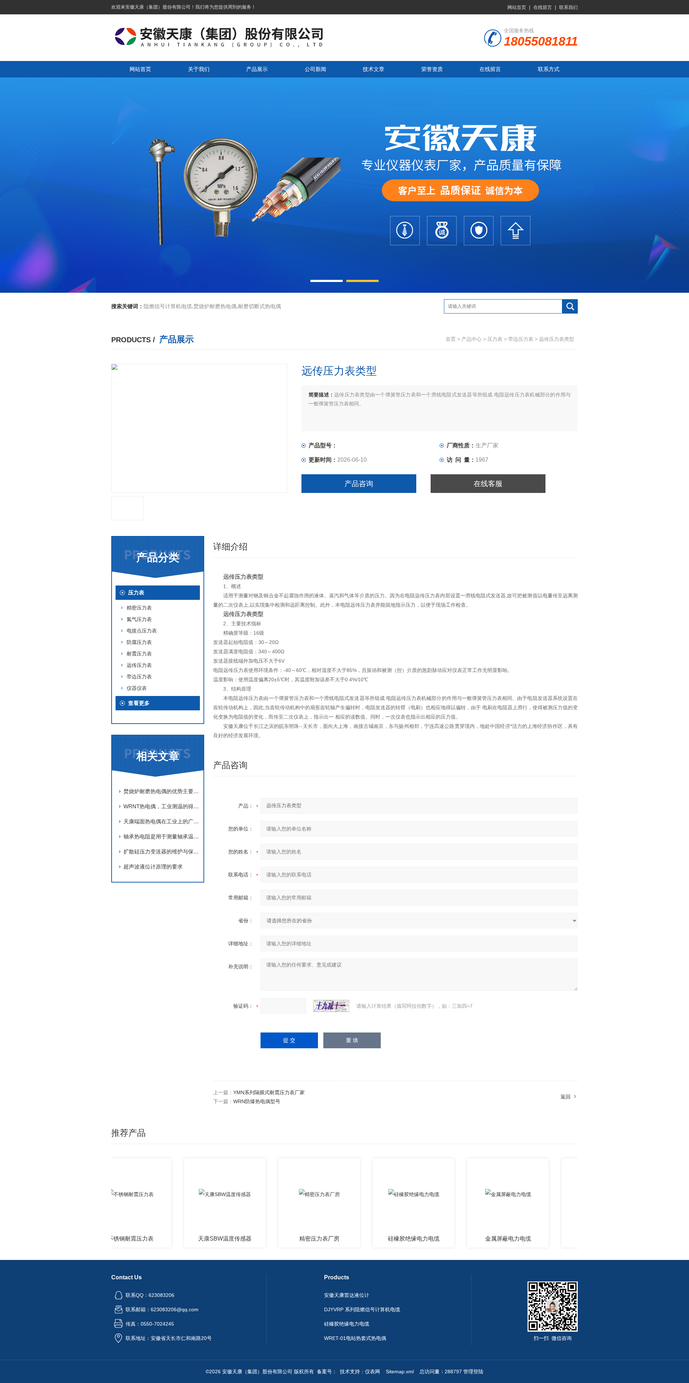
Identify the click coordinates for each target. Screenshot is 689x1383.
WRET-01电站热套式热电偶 (355, 1338)
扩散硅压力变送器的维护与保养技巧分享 (161, 851)
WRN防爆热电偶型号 (256, 1101)
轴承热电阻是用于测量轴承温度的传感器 (161, 836)
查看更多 (139, 703)
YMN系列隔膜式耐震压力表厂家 (269, 1092)
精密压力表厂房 (290, 1239)
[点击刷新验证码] (331, 1006)
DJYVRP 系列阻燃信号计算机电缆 (362, 1309)
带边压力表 (520, 339)
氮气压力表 (139, 619)
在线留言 (542, 7)
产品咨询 (358, 484)
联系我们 (568, 7)
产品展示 (257, 69)
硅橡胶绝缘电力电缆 (384, 1239)
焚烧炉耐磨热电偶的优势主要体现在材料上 (161, 791)
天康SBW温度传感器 (195, 1239)
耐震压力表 (139, 654)
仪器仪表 (137, 688)
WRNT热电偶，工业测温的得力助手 (161, 806)
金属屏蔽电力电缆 (479, 1239)
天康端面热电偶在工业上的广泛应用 (161, 821)
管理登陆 (473, 1371)
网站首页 (516, 7)
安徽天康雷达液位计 (346, 1295)
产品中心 (471, 339)
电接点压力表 (142, 631)
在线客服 (488, 484)
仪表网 (372, 1371)
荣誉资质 (432, 69)
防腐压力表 (139, 642)
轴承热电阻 (573, 1239)
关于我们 (199, 69)
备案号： (327, 1371)
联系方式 (548, 69)
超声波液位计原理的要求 (153, 867)
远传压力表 (139, 665)
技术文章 (373, 69)
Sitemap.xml (400, 1371)
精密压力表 (139, 608)
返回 (566, 1097)
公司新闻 (315, 69)
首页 (451, 339)
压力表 (494, 339)
